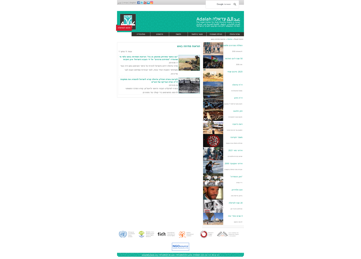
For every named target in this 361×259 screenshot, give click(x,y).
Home (229, 39)
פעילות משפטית (216, 34)
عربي (119, 2)
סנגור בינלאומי (197, 34)
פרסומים (159, 34)
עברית (126, 2)
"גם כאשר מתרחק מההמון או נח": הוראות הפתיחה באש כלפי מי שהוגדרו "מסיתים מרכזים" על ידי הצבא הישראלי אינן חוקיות (148, 58)
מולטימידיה (141, 34)
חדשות (178, 34)
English (133, 2)
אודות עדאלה (235, 34)
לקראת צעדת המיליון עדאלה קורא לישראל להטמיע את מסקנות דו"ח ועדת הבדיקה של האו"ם (149, 80)
